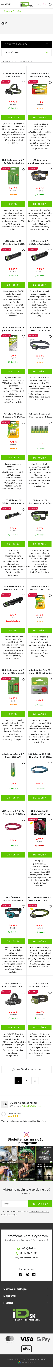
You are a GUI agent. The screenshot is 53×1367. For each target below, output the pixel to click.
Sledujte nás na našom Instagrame (27, 1141)
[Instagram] (27, 1274)
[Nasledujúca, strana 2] (26, 1080)
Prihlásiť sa (40, 1204)
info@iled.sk (29, 1248)
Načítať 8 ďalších (28, 1069)
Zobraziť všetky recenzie (33, 1106)
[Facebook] (20, 1274)
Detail (13, 204)
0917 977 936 (29, 1253)
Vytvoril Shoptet (28, 1362)
